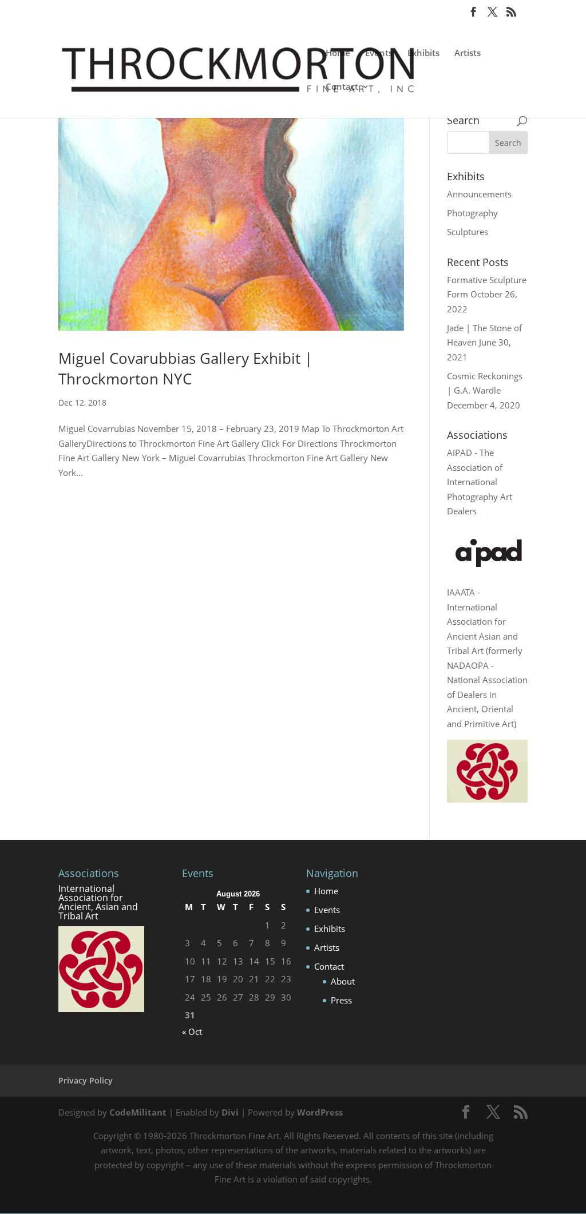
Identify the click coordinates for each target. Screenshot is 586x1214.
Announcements (479, 194)
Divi (230, 1112)
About (343, 981)
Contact (342, 87)
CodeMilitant (138, 1112)
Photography (472, 213)
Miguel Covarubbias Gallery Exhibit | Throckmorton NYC (185, 368)
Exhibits (423, 53)
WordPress (320, 1112)
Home (338, 53)
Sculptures (467, 231)
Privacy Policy (85, 1080)
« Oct (192, 1031)
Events (379, 53)
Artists (467, 53)
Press (341, 1000)
